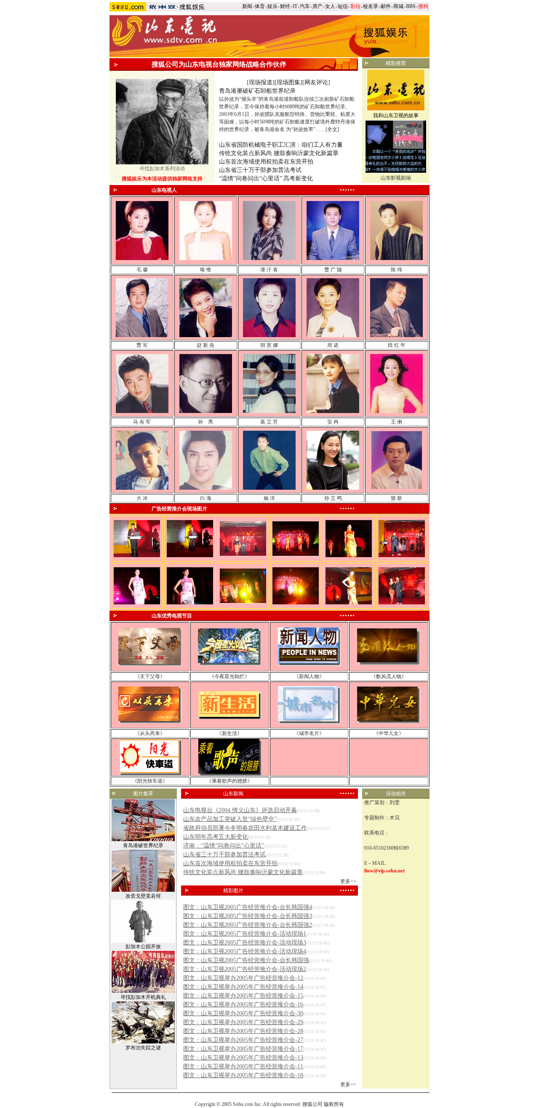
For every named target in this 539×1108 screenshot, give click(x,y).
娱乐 (272, 6)
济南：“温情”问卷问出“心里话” (223, 845)
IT (295, 6)
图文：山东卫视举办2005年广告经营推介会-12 (243, 978)
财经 (285, 6)
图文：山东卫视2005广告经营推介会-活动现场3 (244, 942)
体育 (260, 6)
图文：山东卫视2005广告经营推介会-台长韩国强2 (247, 925)
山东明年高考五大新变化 (215, 837)
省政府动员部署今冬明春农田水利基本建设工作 (245, 828)
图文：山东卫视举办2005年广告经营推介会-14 (243, 987)
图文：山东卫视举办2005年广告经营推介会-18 (243, 1075)
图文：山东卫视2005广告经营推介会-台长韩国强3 (247, 916)
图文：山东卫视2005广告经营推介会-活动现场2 (244, 969)
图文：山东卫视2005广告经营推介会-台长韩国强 (246, 960)
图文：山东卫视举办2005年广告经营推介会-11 (243, 1066)
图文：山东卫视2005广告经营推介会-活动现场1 (244, 934)
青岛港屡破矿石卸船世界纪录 (257, 91)
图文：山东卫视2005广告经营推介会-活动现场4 (244, 951)
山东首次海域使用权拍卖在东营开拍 (266, 161)
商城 (398, 6)
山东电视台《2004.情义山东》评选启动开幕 (240, 810)
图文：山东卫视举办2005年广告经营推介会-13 (243, 1057)
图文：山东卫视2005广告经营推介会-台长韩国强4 (247, 907)
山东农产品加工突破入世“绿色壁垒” (230, 819)
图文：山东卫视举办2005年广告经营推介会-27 (243, 1040)
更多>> (348, 881)
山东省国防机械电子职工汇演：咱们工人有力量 (281, 145)
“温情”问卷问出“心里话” (250, 178)
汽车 (305, 6)
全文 (332, 129)
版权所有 (334, 1104)
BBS (411, 6)
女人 (330, 6)
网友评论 (316, 82)
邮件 (386, 6)
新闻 (247, 6)
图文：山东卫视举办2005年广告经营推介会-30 (243, 1013)
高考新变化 (298, 178)
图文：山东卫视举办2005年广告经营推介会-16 (243, 1004)
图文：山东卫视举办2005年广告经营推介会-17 (243, 1049)
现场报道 (260, 82)
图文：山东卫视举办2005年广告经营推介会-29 (243, 1022)
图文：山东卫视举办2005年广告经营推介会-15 (243, 996)
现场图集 (288, 82)
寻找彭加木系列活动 (162, 169)
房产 (317, 6)
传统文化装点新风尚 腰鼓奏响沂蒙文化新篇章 (279, 153)
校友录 (370, 6)
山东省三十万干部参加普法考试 (260, 170)
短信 (343, 6)
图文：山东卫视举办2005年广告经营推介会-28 (243, 1031)
